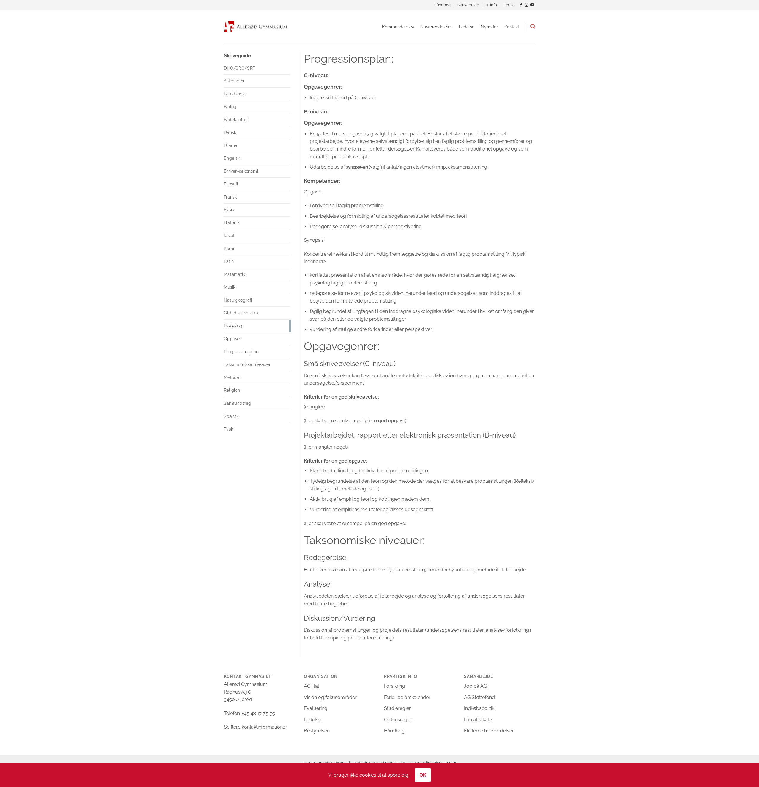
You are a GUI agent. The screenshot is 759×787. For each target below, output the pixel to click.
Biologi (230, 106)
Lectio (509, 5)
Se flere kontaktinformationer (255, 727)
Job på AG (475, 686)
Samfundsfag (237, 403)
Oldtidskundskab (241, 313)
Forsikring (394, 686)
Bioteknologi (236, 119)
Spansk (231, 416)
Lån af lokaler (478, 719)
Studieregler (397, 708)
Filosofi (231, 184)
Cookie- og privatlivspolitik (327, 763)
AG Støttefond (479, 697)
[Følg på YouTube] (532, 5)
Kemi (229, 248)
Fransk (230, 197)
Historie (231, 222)
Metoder (232, 377)
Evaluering (315, 708)
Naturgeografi (238, 300)
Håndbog (442, 5)
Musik (229, 287)
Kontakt (511, 26)
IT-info (491, 5)
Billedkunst (235, 94)
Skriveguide (468, 5)
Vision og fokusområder (330, 697)
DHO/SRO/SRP (239, 68)
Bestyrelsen (317, 731)
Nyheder (489, 26)
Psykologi (233, 326)
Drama (230, 145)
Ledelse (466, 26)
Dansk (230, 132)
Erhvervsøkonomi (241, 171)
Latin (229, 261)
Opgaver (232, 338)
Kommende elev (398, 26)
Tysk (228, 429)
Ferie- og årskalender (407, 697)
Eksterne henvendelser (489, 731)
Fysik (229, 209)
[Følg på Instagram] (526, 5)
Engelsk (232, 158)
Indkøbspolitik (479, 708)
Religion (232, 390)
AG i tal (311, 686)
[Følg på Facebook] (521, 5)
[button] (532, 26)
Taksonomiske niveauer (247, 364)
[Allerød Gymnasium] (256, 26)
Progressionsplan (241, 351)
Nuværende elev (436, 26)
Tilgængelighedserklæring (432, 763)
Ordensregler (398, 719)
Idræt (229, 235)
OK (423, 775)
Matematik (234, 274)
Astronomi (234, 81)
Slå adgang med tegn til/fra (380, 763)
